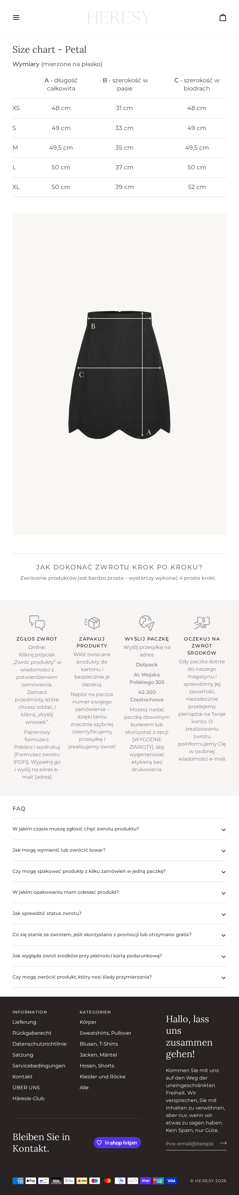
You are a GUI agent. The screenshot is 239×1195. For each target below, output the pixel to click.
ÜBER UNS (26, 1088)
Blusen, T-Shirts (99, 1044)
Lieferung (24, 1022)
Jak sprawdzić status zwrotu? (47, 913)
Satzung (22, 1055)
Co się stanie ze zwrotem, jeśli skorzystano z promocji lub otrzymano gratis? (102, 934)
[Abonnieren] (221, 1143)
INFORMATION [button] (29, 1012)
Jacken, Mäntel (98, 1055)
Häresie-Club (28, 1098)
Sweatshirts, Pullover (105, 1033)
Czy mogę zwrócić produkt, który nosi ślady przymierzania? (82, 977)
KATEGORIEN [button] (95, 1012)
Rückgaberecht (32, 1033)
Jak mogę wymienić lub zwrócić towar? (59, 850)
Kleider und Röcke (103, 1077)
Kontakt (22, 1077)
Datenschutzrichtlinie (39, 1044)
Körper (88, 1022)
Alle (84, 1088)
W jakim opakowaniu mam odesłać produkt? (65, 892)
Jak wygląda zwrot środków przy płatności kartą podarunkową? (87, 956)
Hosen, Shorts (97, 1066)
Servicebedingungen (38, 1066)
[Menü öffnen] (21, 17)
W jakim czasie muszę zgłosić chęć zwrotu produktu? (75, 829)
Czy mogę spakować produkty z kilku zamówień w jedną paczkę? (89, 871)
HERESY (204, 1180)
